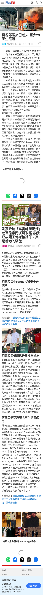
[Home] (10, 2)
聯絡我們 (5, 570)
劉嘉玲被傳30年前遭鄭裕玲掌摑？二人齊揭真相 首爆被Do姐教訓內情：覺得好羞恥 (21, 499)
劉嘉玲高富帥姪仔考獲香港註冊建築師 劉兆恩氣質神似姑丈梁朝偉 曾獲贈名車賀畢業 (21, 321)
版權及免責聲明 (27, 570)
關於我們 (5, 574)
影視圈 (4, 246)
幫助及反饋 (25, 574)
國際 (3, 44)
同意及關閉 (33, 586)
